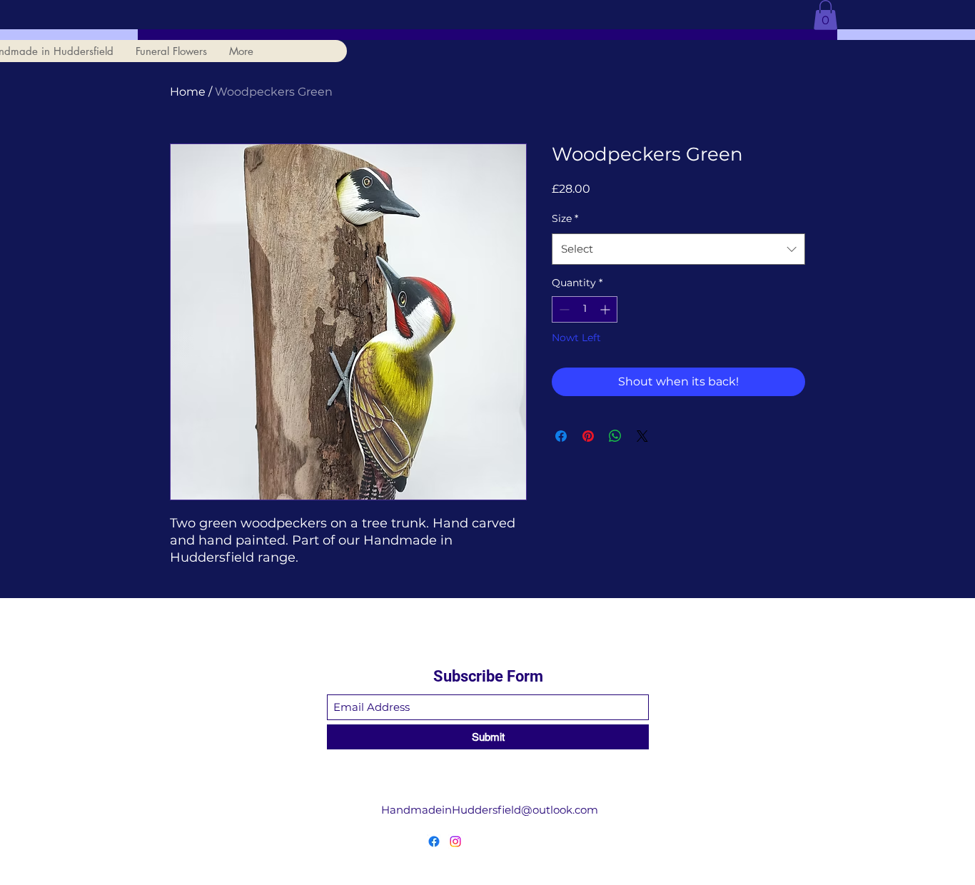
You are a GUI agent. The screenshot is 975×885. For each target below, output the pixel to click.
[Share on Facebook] (561, 436)
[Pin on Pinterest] (588, 436)
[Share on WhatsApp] (615, 436)
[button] (825, 15)
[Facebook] (434, 841)
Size (565, 218)
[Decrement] (563, 309)
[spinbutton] (584, 309)
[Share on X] (642, 436)
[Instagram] (455, 841)
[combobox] (678, 249)
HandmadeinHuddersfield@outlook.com (489, 809)
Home (188, 91)
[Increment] (606, 309)
